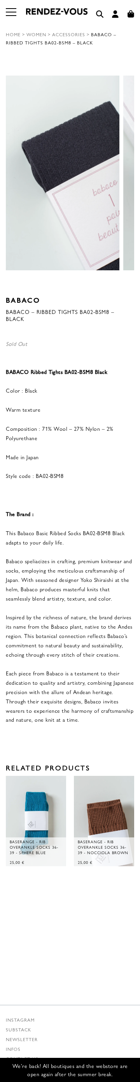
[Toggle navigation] (12, 16)
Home (13, 34)
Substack (18, 1029)
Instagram (20, 1019)
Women (36, 34)
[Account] (115, 14)
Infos (13, 1048)
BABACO (23, 300)
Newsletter (22, 1039)
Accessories (68, 34)
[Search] (100, 14)
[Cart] (131, 14)
